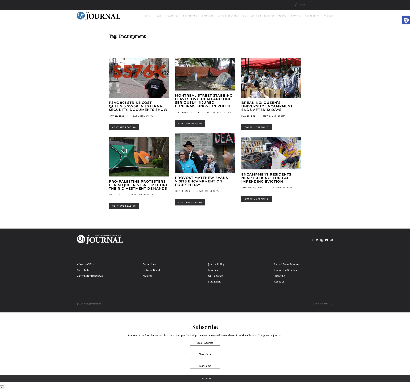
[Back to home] (98, 16)
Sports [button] (295, 16)
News (134, 116)
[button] (406, 20)
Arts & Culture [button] (228, 16)
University (146, 116)
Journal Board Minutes (287, 264)
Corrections (149, 264)
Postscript (312, 16)
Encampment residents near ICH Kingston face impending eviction (266, 177)
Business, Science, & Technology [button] (264, 16)
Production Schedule (286, 270)
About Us (279, 281)
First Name (205, 354)
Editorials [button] (190, 16)
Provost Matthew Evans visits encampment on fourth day (201, 181)
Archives (147, 276)
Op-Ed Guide (215, 276)
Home (146, 16)
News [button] (158, 16)
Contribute (83, 270)
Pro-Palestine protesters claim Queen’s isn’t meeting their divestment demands (139, 185)
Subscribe (279, 276)
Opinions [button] (208, 16)
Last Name (205, 366)
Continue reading (124, 127)
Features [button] (172, 16)
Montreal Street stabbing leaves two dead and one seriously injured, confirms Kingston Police (204, 101)
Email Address (205, 342)
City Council (214, 112)
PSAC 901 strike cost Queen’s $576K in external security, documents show (138, 106)
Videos (328, 16)
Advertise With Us (87, 264)
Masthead (213, 270)
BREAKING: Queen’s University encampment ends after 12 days (267, 106)
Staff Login (214, 281)
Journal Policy (216, 264)
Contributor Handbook (90, 276)
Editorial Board (151, 270)
